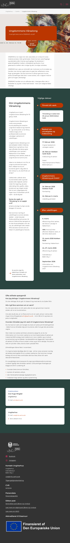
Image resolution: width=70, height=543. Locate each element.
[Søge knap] (61, 4)
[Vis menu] (67, 4)
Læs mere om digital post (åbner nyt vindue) (21, 507)
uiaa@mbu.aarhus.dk (19, 415)
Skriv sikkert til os (16, 418)
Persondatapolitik (12, 496)
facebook (12, 456)
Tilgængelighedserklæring (15, 480)
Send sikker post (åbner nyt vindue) (18, 504)
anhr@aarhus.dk (27, 316)
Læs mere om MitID (12, 511)
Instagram (12, 460)
